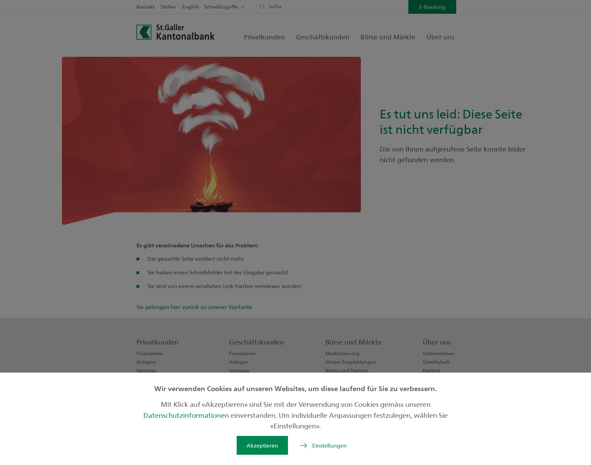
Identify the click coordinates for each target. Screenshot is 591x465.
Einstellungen (329, 445)
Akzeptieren (262, 445)
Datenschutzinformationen (187, 414)
